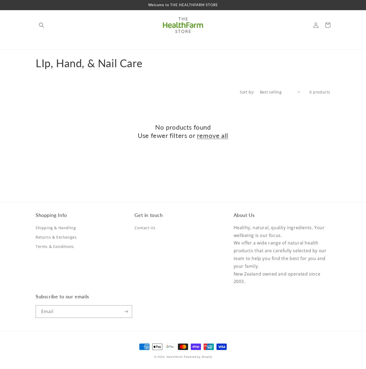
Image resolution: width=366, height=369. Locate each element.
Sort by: (247, 92)
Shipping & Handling (56, 227)
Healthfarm (174, 357)
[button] (41, 25)
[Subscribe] (126, 311)
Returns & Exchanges (56, 237)
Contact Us (145, 227)
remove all (212, 135)
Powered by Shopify (198, 357)
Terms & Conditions (55, 246)
